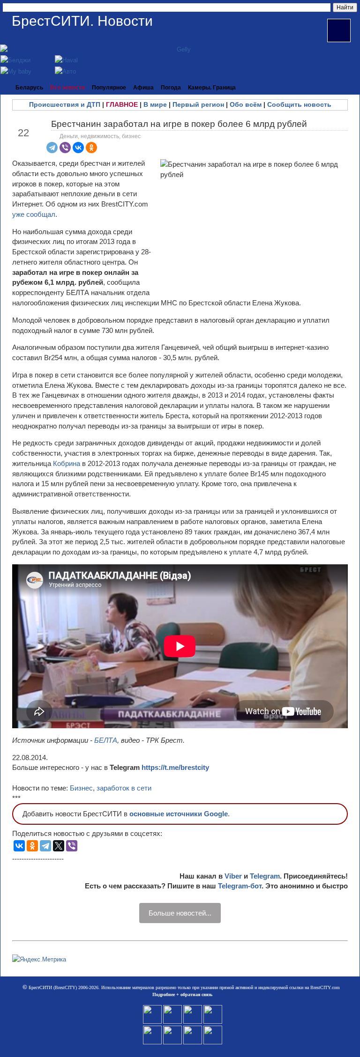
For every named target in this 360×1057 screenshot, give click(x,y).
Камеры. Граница (212, 87)
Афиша (143, 87)
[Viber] (65, 147)
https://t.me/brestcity (175, 767)
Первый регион (198, 104)
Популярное (109, 87)
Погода (171, 87)
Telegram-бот (240, 886)
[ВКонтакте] (78, 147)
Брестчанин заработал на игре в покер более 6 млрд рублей (179, 124)
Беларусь (29, 87)
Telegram (265, 876)
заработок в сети (124, 788)
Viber (233, 876)
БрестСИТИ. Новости (82, 21)
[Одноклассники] (91, 147)
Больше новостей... (180, 913)
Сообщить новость (299, 104)
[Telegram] (52, 147)
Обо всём (246, 104)
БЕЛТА (105, 740)
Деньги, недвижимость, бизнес (100, 136)
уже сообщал (33, 214)
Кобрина (67, 463)
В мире (155, 104)
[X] (58, 845)
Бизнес (81, 788)
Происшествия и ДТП (64, 104)
